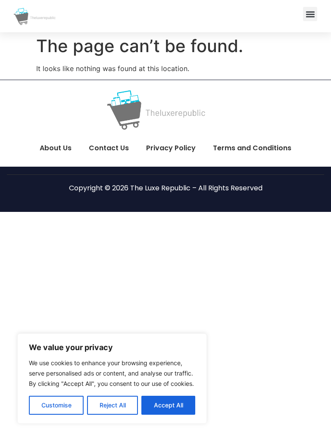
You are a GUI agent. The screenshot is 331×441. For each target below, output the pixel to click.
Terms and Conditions (252, 148)
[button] (310, 14)
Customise (56, 405)
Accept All (168, 405)
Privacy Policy (171, 148)
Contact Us (109, 148)
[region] (112, 378)
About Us (56, 148)
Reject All (113, 405)
